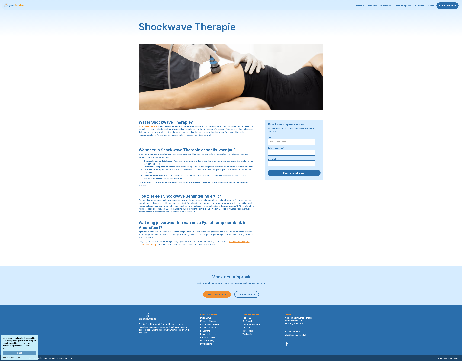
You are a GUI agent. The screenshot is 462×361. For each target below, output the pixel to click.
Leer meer (7, 348)
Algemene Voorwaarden (49, 358)
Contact (430, 6)
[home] (14, 5)
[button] (372, 5)
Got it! (19, 353)
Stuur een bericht (246, 294)
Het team (359, 5)
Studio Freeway (453, 358)
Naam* (271, 137)
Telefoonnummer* (276, 148)
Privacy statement (65, 358)
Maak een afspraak (447, 5)
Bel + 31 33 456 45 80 (217, 294)
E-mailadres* (273, 159)
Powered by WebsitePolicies (12, 357)
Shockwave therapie (148, 126)
